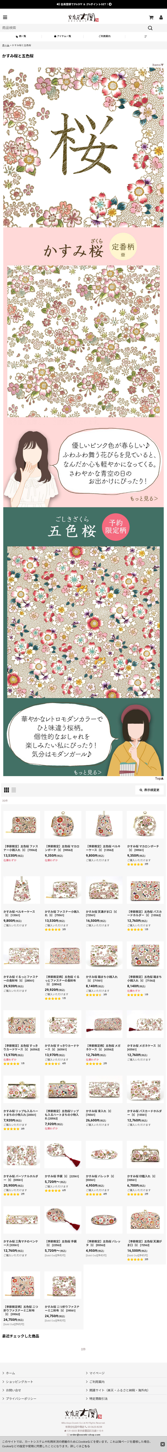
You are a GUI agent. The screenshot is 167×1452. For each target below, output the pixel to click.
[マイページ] (161, 17)
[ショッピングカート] (151, 17)
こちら (86, 1446)
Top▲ (159, 778)
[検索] (150, 28)
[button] (5, 17)
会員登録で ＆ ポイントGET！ (84, 4)
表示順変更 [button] (151, 790)
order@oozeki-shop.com (85, 1434)
